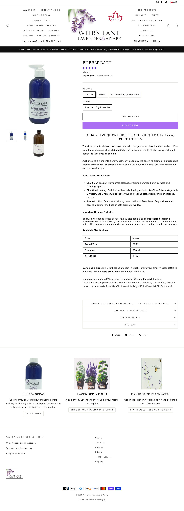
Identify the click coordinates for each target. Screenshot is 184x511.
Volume (88, 89)
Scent (87, 102)
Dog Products (147, 10)
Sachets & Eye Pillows (147, 20)
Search (98, 438)
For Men (54, 30)
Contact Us (147, 36)
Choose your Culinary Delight (92, 410)
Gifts (155, 15)
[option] (92, 49)
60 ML (102, 94)
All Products (147, 25)
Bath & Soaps (41, 20)
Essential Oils (50, 10)
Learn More (33, 414)
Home (156, 41)
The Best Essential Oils (130, 310)
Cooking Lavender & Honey (41, 36)
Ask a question (130, 318)
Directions (141, 41)
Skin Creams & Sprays (41, 25)
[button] (90, 68)
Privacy (98, 452)
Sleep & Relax (41, 15)
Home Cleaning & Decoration (41, 41)
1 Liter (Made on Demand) (125, 94)
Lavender (29, 10)
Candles (141, 15)
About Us (147, 30)
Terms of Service (103, 457)
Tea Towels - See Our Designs (150, 410)
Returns (99, 447)
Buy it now (130, 125)
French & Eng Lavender (97, 107)
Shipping (87, 75)
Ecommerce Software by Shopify (92, 500)
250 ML (89, 94)
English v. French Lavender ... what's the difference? (130, 303)
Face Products (34, 30)
